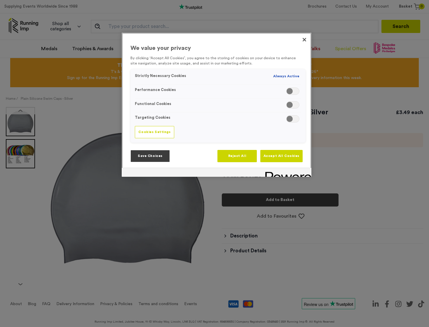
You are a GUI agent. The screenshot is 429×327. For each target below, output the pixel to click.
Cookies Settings (154, 132)
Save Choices (150, 156)
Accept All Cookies (281, 156)
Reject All (237, 156)
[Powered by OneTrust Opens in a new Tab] (286, 173)
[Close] (304, 39)
